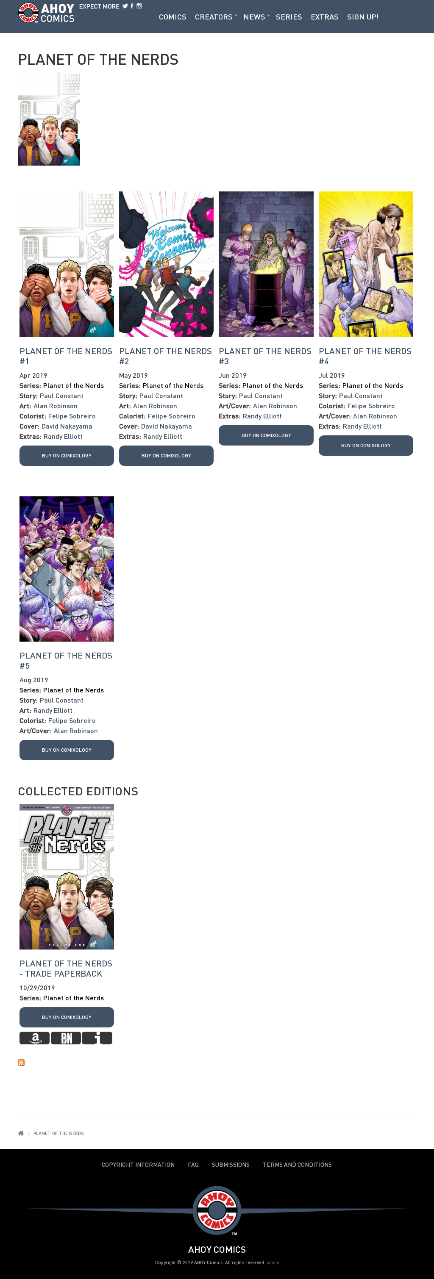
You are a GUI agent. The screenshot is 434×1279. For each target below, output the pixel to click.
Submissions (231, 1165)
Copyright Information (138, 1165)
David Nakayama (67, 426)
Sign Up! (363, 16)
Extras (325, 16)
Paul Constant (61, 395)
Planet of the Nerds (73, 385)
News (254, 16)
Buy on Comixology (67, 455)
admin (273, 1262)
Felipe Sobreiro (72, 416)
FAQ (193, 1165)
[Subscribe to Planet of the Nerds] (217, 1062)
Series (289, 16)
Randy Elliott (63, 436)
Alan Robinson (55, 405)
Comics (172, 16)
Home (21, 1133)
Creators (214, 16)
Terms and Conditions (297, 1165)
